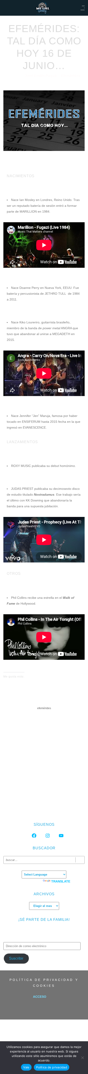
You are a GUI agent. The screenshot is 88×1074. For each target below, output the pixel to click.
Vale (26, 1067)
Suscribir (16, 958)
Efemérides (70, 76)
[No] (82, 1057)
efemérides (44, 708)
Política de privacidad (51, 1067)
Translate (60, 881)
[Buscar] (80, 860)
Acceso (39, 996)
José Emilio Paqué (41, 76)
